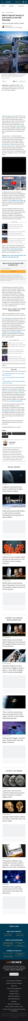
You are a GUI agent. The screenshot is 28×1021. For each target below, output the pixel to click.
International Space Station (11, 144)
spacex (4, 433)
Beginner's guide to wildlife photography (20, 954)
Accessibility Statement (14, 980)
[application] (14, 165)
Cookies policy (14, 993)
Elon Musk (7, 390)
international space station (19, 433)
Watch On (5, 188)
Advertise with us (14, 996)
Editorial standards (14, 1004)
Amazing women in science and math (20, 943)
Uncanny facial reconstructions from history (20, 946)
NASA (21, 85)
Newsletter (23, 81)
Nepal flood (11, 5)
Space (3, 12)
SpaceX (18, 126)
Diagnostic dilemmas (8, 935)
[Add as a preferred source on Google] (14, 974)
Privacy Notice (17, 276)
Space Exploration (10, 12)
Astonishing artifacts (20, 935)
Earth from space (20, 933)
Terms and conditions (14, 988)
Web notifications (14, 998)
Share (5, 81)
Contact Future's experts (14, 983)
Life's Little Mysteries (8, 933)
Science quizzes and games (8, 953)
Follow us (16, 81)
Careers (14, 1001)
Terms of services (15, 275)
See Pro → (18, 1)
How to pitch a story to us (14, 1006)
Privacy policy (14, 991)
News (20, 27)
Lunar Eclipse (21, 5)
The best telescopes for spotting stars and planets (8, 956)
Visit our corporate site (16, 969)
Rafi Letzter (9, 26)
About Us (14, 986)
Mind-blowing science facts (20, 955)
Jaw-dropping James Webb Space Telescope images (8, 943)
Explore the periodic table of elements (8, 946)
